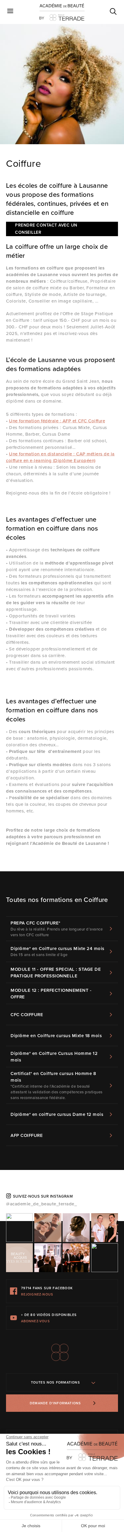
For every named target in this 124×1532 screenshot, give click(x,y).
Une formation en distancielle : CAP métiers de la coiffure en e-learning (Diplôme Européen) (60, 457)
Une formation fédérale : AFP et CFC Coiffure (57, 421)
